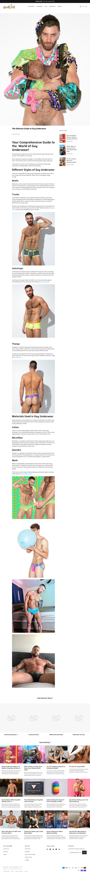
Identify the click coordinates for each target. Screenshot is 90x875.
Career (5, 854)
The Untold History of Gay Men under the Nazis (33, 800)
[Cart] (86, 6)
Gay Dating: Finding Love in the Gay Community (78, 800)
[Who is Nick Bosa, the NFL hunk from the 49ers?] (11, 819)
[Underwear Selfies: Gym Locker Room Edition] (34, 819)
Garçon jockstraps (44, 282)
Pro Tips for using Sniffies (77, 766)
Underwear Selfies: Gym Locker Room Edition (33, 832)
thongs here (17, 357)
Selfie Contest (28, 857)
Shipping (27, 851)
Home (12, 871)
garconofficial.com (26, 474)
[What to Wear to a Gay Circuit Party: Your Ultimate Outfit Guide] (34, 754)
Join (84, 852)
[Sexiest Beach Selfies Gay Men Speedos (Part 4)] (11, 788)
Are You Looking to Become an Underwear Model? (56, 767)
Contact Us (6, 849)
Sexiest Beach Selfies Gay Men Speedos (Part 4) (11, 800)
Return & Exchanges (30, 854)
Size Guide (27, 849)
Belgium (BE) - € (15, 867)
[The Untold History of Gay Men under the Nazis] (34, 788)
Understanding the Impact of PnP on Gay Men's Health (55, 800)
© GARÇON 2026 (6, 871)
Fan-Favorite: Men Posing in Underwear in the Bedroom (77, 832)
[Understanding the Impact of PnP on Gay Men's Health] (56, 788)
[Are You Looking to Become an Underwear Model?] (56, 754)
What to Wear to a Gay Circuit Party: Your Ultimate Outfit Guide (33, 768)
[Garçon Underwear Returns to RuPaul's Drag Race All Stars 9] (11, 754)
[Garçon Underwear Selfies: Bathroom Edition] (56, 819)
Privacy (26, 871)
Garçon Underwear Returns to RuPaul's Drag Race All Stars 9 (11, 767)
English (6, 867)
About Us (5, 851)
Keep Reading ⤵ (45, 742)
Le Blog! (27, 860)
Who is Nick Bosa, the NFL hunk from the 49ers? (11, 832)
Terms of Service (19, 871)
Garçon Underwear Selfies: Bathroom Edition (55, 832)
